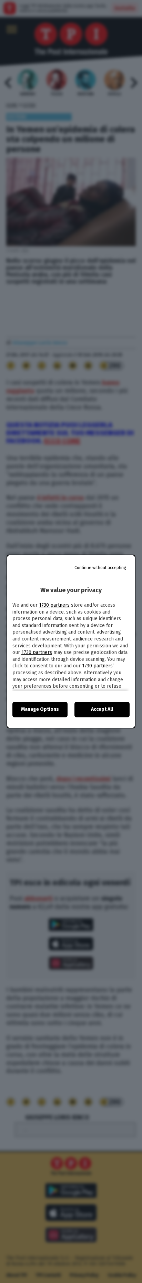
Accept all (102, 709)
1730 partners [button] (54, 605)
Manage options (40, 709)
